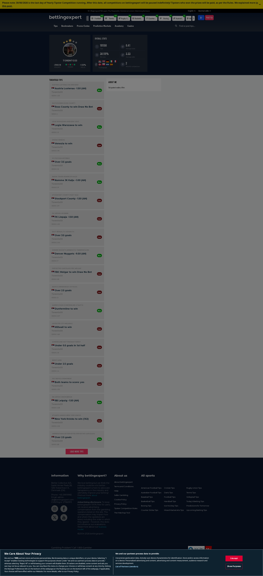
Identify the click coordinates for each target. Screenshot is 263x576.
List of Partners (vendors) (126, 566)
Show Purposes (234, 566)
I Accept (234, 558)
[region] (131, 562)
